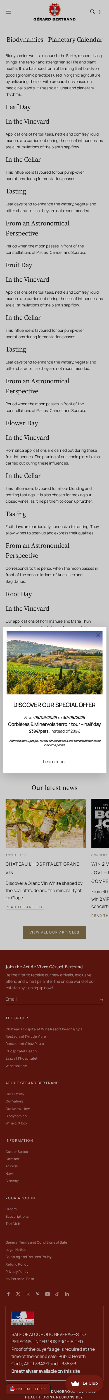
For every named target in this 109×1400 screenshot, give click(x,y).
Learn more (54, 761)
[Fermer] (97, 635)
